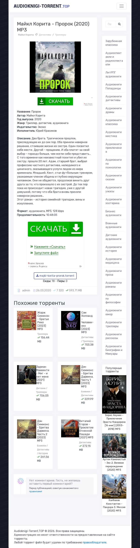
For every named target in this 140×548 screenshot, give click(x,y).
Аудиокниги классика (114, 122)
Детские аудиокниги (113, 236)
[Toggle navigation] (121, 6)
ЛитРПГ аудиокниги (113, 74)
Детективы (45, 34)
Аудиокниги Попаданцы (114, 86)
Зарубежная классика (114, 42)
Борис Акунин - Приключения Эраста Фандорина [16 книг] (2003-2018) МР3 (114, 422)
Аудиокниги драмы (114, 110)
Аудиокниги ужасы (114, 189)
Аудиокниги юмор (114, 312)
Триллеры (60, 34)
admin (26, 290)
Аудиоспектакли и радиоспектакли (114, 58)
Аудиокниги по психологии (114, 163)
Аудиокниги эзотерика (114, 201)
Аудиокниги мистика (114, 133)
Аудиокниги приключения (114, 147)
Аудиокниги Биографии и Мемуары (114, 350)
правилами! (35, 491)
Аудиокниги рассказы (114, 336)
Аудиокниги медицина (114, 260)
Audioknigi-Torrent (42, 6)
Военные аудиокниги (113, 225)
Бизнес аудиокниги (113, 213)
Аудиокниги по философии (114, 298)
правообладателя (94, 542)
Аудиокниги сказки (114, 177)
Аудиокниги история (114, 248)
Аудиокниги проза (114, 272)
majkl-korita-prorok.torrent (56, 275)
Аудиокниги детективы (114, 98)
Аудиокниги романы (114, 284)
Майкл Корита (26, 34)
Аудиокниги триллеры (114, 324)
